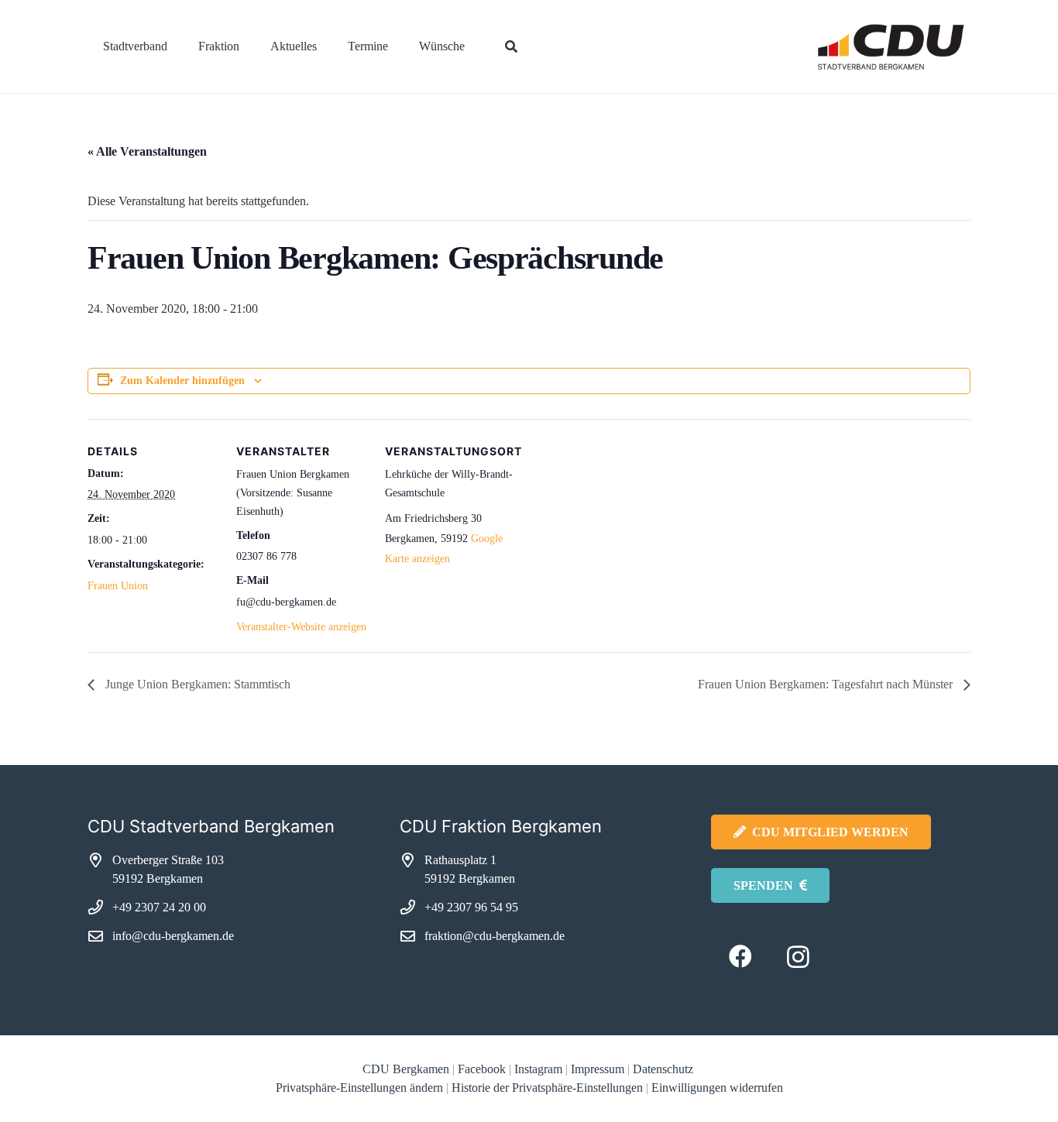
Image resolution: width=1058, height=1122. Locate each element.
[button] (178, 46)
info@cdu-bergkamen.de (173, 935)
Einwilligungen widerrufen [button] (717, 1087)
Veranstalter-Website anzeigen (301, 627)
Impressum (597, 1069)
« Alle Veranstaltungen (147, 151)
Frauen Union (118, 586)
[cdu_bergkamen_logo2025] (847, 47)
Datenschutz (664, 1069)
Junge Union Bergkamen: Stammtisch (196, 684)
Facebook (482, 1069)
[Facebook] (740, 957)
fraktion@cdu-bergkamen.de (494, 935)
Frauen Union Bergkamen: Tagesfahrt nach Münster (827, 684)
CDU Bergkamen (405, 1069)
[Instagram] (798, 957)
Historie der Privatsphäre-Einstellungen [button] (547, 1087)
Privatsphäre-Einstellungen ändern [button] (359, 1087)
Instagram (538, 1069)
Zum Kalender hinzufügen (182, 380)
